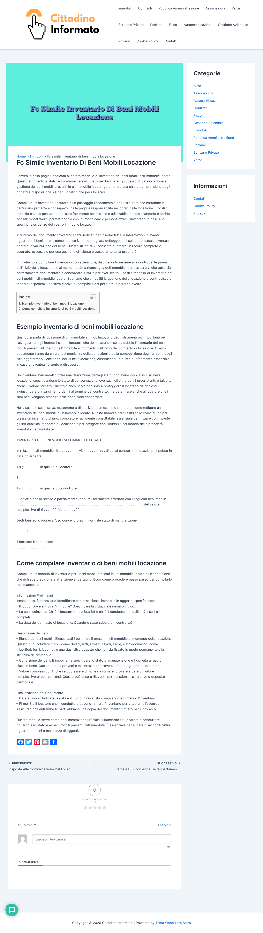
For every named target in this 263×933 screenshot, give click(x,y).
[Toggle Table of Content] (90, 297)
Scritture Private (131, 25)
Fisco (173, 25)
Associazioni (215, 8)
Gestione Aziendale (233, 25)
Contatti (171, 41)
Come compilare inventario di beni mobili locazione (58, 308)
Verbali (237, 8)
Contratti (145, 8)
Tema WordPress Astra (173, 923)
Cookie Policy (147, 41)
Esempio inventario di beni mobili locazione (52, 303)
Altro (197, 86)
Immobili (125, 8)
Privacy (124, 41)
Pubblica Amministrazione (179, 8)
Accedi (166, 825)
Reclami (156, 25)
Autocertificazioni (197, 25)
